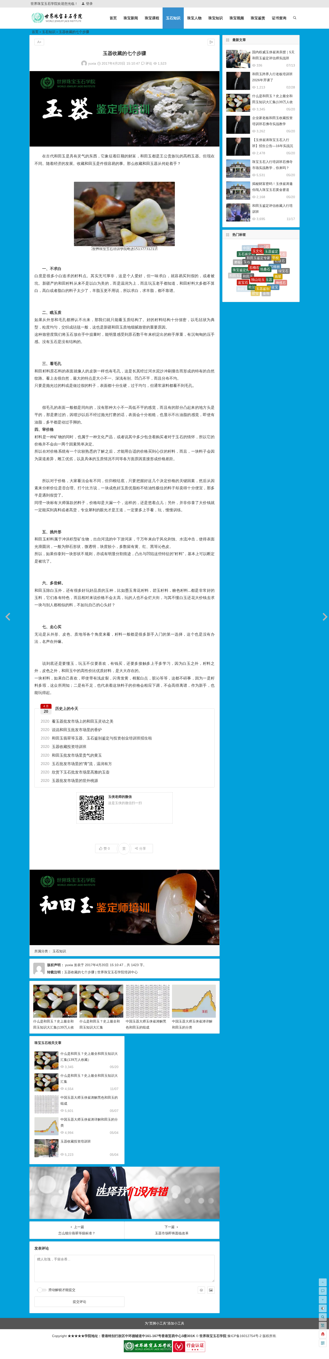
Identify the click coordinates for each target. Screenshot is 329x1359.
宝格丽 (275, 251)
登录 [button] (89, 4)
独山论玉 (258, 253)
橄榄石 (281, 269)
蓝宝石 (243, 265)
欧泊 (252, 262)
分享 (142, 848)
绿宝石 (283, 263)
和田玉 (248, 254)
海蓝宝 (273, 265)
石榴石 (254, 248)
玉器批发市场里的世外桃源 (69, 781)
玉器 (268, 254)
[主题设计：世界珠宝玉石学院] (148, 1351)
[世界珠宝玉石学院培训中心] (57, 22)
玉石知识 (173, 18)
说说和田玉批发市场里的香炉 (71, 730)
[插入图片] (211, 1290)
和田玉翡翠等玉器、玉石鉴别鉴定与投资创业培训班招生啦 (96, 738)
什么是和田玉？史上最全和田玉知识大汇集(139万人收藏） (53, 1027)
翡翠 (278, 258)
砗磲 (275, 278)
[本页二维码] (323, 1343)
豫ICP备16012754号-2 (244, 1336)
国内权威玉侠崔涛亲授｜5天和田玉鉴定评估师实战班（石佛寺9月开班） (273, 58)
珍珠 (270, 289)
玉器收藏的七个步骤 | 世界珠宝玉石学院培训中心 (101, 972)
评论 (148, 63)
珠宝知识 (215, 18)
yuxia (92, 63)
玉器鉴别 (263, 262)
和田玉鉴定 (237, 268)
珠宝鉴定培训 (264, 284)
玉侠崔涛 (276, 289)
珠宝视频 (237, 18)
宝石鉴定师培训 (264, 294)
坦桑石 (265, 248)
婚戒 (256, 292)
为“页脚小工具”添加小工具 (164, 1323)
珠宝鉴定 (279, 283)
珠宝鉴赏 (258, 18)
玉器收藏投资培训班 (63, 747)
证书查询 (279, 18)
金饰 (266, 274)
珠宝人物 (194, 18)
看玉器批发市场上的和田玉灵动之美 (77, 721)
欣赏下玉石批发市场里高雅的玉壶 (75, 772)
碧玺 (255, 273)
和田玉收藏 (245, 275)
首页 (113, 18)
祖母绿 (240, 279)
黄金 (247, 287)
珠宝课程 (152, 18)
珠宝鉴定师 (241, 258)
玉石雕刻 (284, 275)
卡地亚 (249, 291)
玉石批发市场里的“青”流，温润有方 (76, 764)
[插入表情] (201, 1290)
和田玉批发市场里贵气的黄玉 (71, 755)
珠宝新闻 (131, 18)
